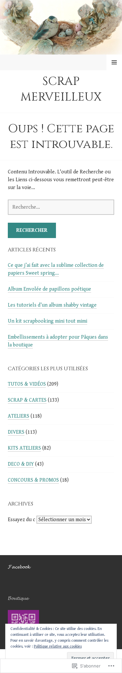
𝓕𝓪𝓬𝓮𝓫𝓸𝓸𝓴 (19, 566)
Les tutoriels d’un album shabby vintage (52, 305)
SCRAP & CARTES (27, 400)
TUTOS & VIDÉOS (27, 384)
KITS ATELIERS (24, 448)
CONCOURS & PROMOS (33, 480)
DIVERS (16, 432)
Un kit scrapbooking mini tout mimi (47, 321)
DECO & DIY (21, 464)
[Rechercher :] (61, 207)
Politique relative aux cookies (58, 646)
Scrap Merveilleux (61, 89)
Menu (114, 62)
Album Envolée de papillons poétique (49, 289)
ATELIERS (18, 416)
